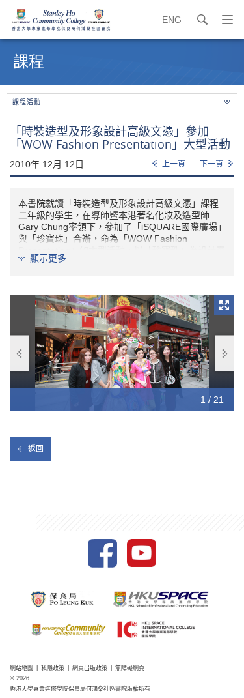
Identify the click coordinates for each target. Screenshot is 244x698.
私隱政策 (52, 668)
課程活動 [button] (26, 102)
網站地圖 (21, 668)
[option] (122, 353)
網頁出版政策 (89, 668)
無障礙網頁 (129, 668)
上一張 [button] (19, 353)
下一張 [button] (224, 353)
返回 (36, 449)
